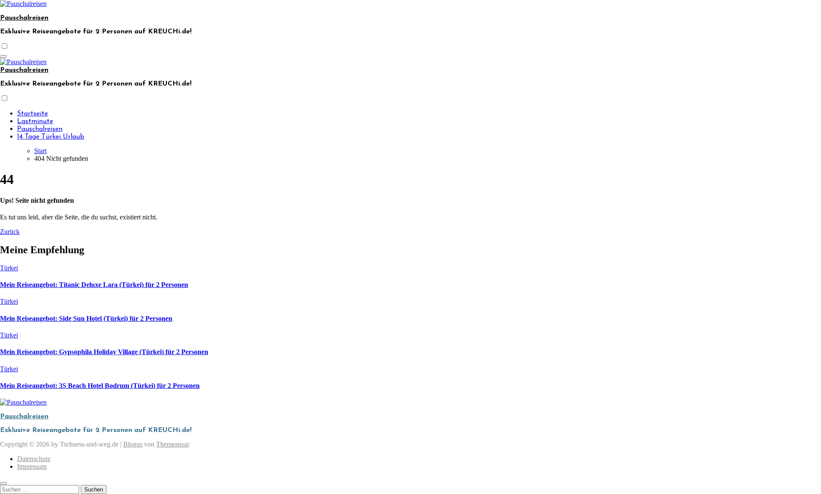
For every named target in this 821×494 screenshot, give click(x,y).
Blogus (132, 444)
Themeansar (172, 444)
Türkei (9, 268)
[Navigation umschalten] (3, 56)
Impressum (32, 466)
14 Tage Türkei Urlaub (50, 136)
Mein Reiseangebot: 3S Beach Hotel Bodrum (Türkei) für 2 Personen (100, 385)
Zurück (10, 231)
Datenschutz (33, 458)
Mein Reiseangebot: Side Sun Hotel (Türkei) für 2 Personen (86, 318)
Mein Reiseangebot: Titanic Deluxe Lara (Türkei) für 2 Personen (94, 284)
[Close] (3, 483)
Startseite (32, 113)
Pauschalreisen (24, 18)
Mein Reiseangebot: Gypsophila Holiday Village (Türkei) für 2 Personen (104, 351)
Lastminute (35, 121)
